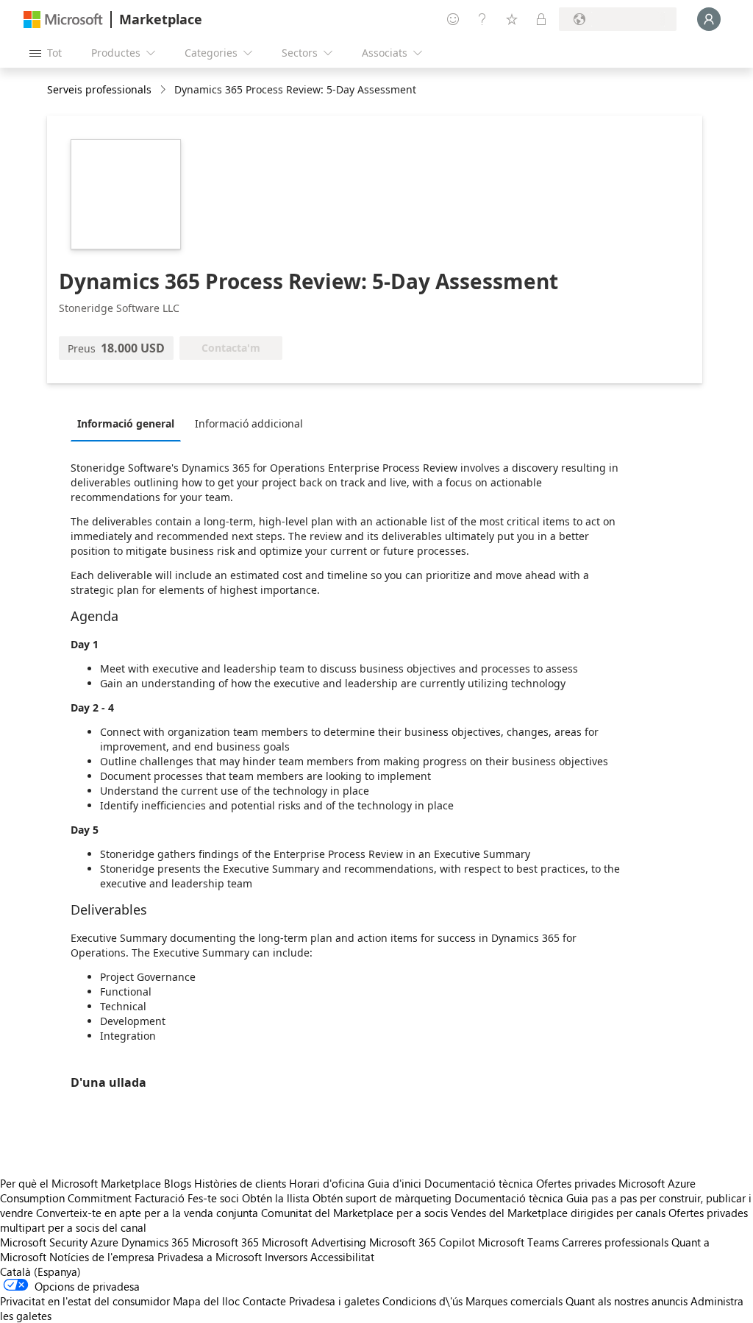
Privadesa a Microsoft (209, 1256)
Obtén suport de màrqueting (382, 1198)
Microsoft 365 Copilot (422, 1242)
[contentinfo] (164, 90)
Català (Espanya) (40, 1271)
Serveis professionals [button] (99, 89)
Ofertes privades (575, 1183)
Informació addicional (249, 423)
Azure (104, 1242)
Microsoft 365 (225, 1242)
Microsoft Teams (518, 1242)
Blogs (177, 1183)
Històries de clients (240, 1183)
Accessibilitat (342, 1256)
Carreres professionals (615, 1242)
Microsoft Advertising (314, 1242)
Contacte (264, 1301)
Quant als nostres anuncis (626, 1301)
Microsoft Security (44, 1242)
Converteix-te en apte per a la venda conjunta (147, 1212)
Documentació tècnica (478, 1183)
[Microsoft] (63, 19)
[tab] (129, 423)
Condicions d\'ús (422, 1301)
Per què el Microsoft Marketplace (80, 1183)
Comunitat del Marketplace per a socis (354, 1212)
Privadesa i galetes (334, 1301)
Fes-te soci (213, 1198)
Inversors (286, 1256)
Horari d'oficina (327, 1183)
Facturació (160, 1198)
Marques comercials (514, 1301)
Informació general (125, 423)
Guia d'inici (394, 1183)
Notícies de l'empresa (101, 1256)
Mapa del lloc (206, 1301)
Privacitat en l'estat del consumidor (85, 1301)
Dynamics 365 (155, 1242)
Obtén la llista (276, 1198)
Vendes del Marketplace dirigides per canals (558, 1212)
